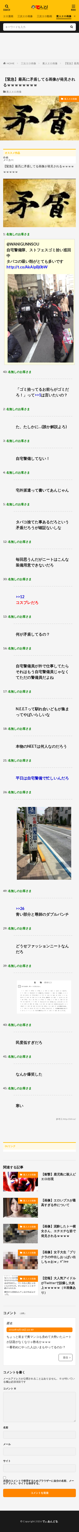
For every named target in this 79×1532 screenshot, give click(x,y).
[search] (71, 27)
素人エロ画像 (63, 16)
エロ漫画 (8, 16)
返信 (65, 1357)
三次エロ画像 (25, 16)
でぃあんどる (50, 1521)
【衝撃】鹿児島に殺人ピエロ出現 (58, 1176)
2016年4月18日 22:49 (21, 1329)
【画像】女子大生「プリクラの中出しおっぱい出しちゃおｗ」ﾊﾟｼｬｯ (58, 1256)
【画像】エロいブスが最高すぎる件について (58, 1202)
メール (7, 1444)
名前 (5, 1427)
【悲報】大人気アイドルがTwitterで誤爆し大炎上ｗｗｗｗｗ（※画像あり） (58, 1285)
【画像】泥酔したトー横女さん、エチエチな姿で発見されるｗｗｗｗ (58, 1231)
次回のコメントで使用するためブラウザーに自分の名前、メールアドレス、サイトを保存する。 (38, 1482)
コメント (9, 1388)
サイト (7, 1461)
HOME (11, 63)
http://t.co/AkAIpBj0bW (27, 267)
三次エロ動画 (44, 16)
